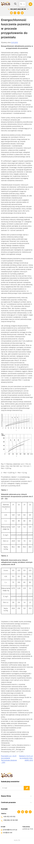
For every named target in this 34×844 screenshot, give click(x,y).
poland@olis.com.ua (10, 829)
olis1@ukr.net (7, 832)
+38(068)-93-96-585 (10, 820)
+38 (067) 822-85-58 (18, 9)
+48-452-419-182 (9, 816)
